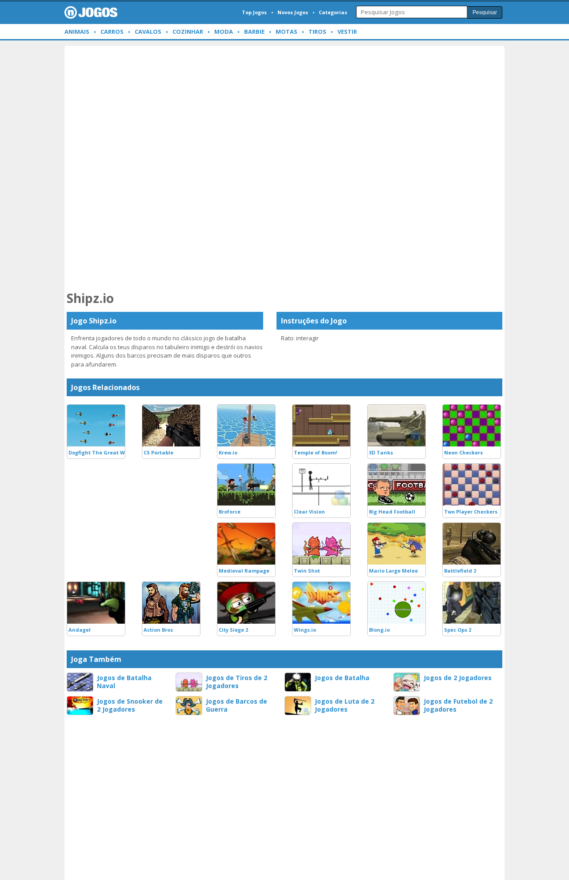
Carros (112, 32)
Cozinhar (187, 32)
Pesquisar (485, 12)
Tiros (317, 32)
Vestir (347, 32)
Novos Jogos (292, 12)
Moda (223, 32)
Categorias (333, 12)
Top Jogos (254, 12)
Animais (76, 32)
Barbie (254, 32)
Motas (286, 32)
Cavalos (148, 32)
